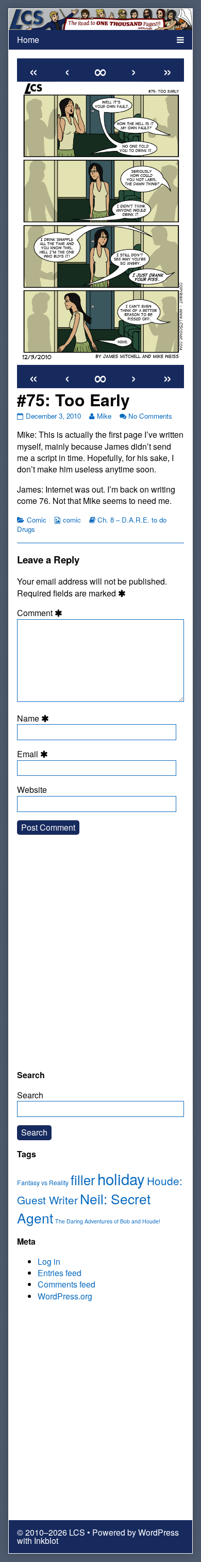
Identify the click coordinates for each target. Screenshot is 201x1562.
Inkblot (46, 1540)
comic (72, 520)
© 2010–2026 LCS (51, 1532)
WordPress (158, 1532)
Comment (41, 613)
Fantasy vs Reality (43, 1182)
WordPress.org (65, 1296)
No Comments (150, 416)
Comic (36, 520)
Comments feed (66, 1284)
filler (83, 1179)
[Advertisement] (100, 960)
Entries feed (59, 1273)
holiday (121, 1178)
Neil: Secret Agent (83, 1208)
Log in (49, 1261)
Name (34, 718)
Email (34, 754)
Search (30, 1095)
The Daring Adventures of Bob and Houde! (107, 1221)
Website (32, 789)
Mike (103, 416)
